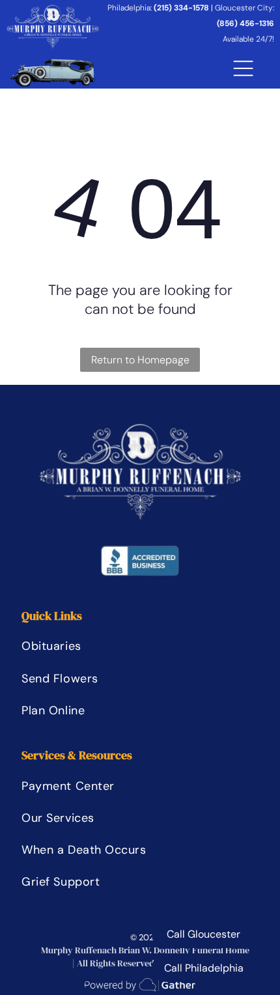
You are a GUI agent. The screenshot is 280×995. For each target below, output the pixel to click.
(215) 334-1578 (181, 8)
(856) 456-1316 (245, 23)
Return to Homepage (140, 360)
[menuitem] (83, 646)
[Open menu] (243, 68)
